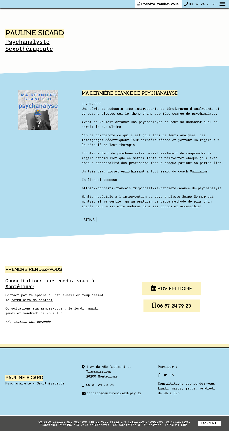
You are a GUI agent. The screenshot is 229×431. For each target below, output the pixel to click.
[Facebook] (159, 375)
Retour (89, 219)
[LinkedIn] (172, 375)
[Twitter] (165, 375)
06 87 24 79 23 (174, 306)
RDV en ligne (174, 288)
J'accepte (209, 423)
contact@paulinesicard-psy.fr (114, 393)
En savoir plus (176, 425)
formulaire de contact (32, 300)
